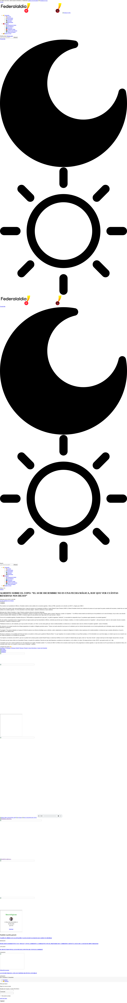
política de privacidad (33, 0)
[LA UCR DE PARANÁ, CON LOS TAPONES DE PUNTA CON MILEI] (12, 969)
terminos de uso (43, 0)
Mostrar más (10, 36)
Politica (1, 589)
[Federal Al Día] (35, 12)
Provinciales (6, 970)
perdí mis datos (3, 998)
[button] (1, 2)
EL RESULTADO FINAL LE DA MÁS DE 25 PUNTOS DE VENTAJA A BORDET (21, 949)
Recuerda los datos (6, 996)
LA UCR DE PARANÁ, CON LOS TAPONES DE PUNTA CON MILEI (18, 973)
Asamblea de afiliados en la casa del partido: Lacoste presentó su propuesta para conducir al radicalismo (26, 938)
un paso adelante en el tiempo (7, 600)
